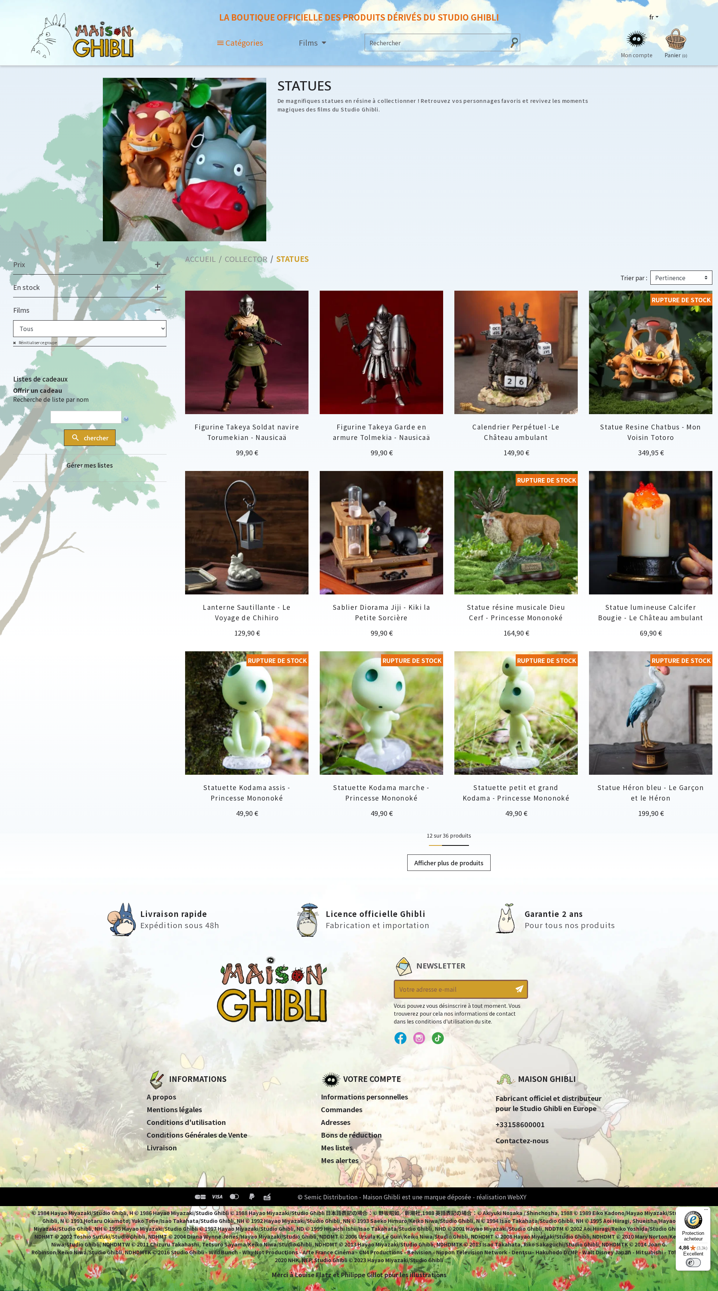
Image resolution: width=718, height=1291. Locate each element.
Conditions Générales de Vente (197, 1134)
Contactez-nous (522, 1140)
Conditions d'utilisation (186, 1122)
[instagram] (419, 1038)
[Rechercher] (514, 42)
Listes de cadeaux (40, 378)
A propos (161, 1096)
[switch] (693, 1262)
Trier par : (633, 277)
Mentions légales (174, 1109)
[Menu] (706, 1211)
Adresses (335, 1122)
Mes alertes (340, 1160)
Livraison (162, 1147)
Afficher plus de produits (449, 862)
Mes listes (337, 1147)
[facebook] (400, 1038)
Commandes (341, 1109)
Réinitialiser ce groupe (37, 342)
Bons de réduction (351, 1134)
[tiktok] (437, 1038)
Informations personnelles (364, 1096)
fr (651, 16)
